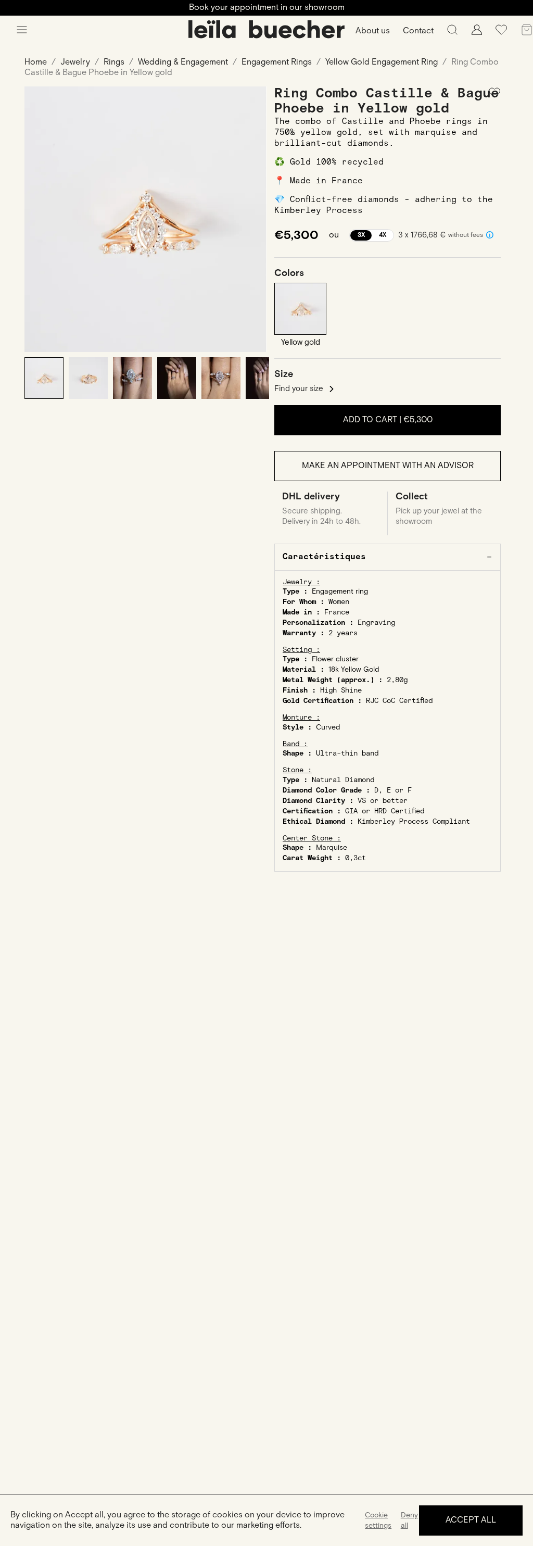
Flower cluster (335, 659)
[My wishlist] (501, 33)
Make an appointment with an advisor (388, 465)
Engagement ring (340, 591)
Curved (328, 727)
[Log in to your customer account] (477, 32)
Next (250, 219)
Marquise (331, 847)
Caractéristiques (324, 556)
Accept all (471, 1520)
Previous (40, 219)
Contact (418, 31)
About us (373, 31)
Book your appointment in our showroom (267, 7)
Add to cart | (388, 419)
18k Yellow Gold (353, 669)
